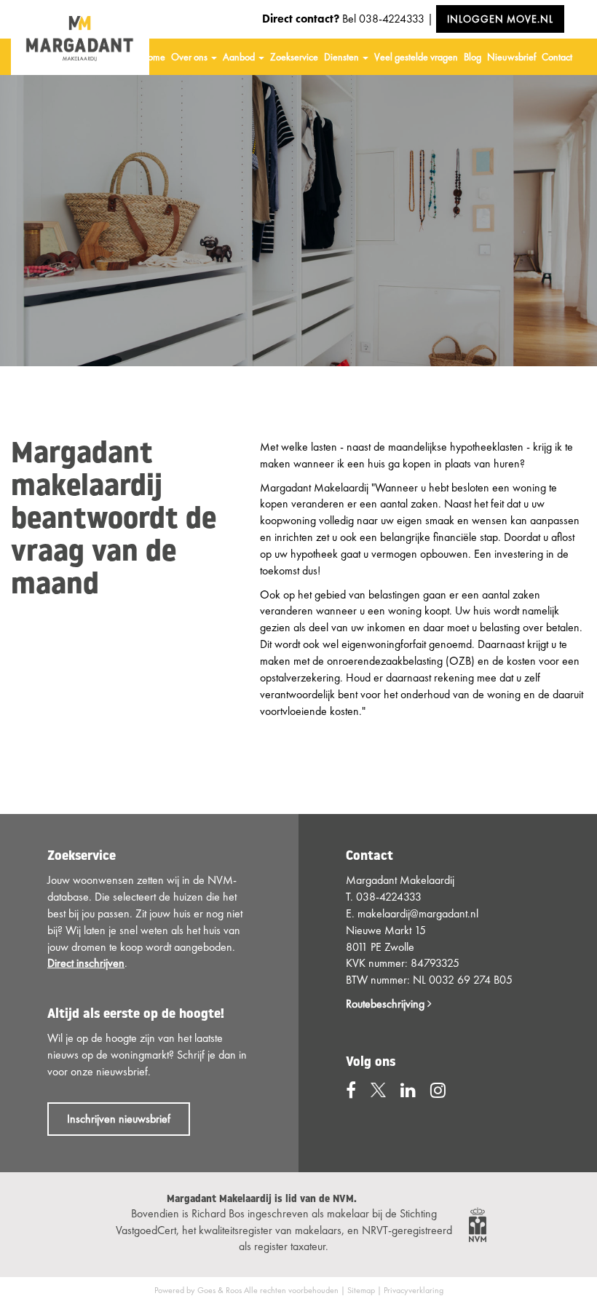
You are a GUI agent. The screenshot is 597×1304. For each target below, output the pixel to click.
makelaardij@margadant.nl (417, 913)
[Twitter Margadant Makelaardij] (378, 1090)
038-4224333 (391, 18)
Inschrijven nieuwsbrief (118, 1118)
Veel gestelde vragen (416, 56)
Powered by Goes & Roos (198, 1290)
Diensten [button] (342, 56)
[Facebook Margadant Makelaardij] (351, 1090)
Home (153, 56)
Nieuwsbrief (511, 56)
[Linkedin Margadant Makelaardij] (408, 1090)
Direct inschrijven (85, 963)
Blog (472, 56)
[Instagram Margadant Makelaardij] (438, 1090)
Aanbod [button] (240, 56)
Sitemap (361, 1290)
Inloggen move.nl (500, 18)
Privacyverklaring (413, 1290)
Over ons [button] (190, 56)
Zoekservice (294, 56)
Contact (557, 56)
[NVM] (477, 1223)
